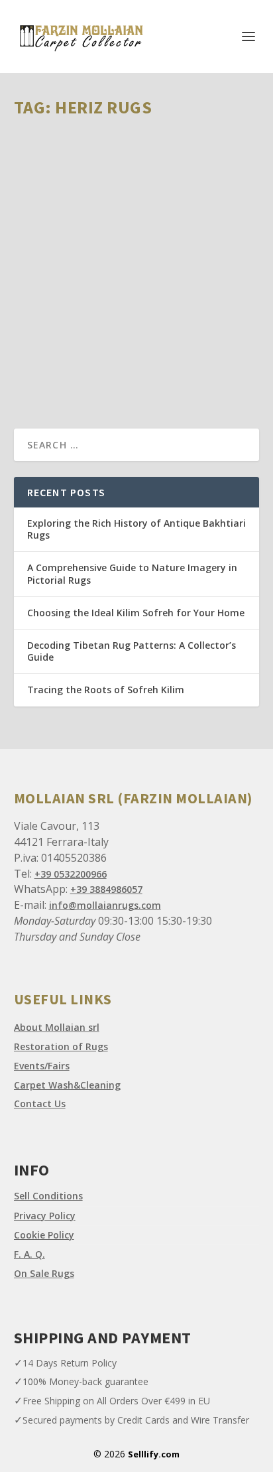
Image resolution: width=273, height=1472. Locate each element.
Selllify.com (154, 1454)
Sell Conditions (48, 1195)
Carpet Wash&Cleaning (67, 1085)
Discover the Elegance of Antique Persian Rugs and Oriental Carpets (127, 300)
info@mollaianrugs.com (105, 905)
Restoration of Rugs (61, 1046)
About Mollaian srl (56, 1027)
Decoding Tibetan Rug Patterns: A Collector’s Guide (131, 651)
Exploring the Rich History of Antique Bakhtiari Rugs (136, 529)
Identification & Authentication (168, 328)
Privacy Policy (45, 1215)
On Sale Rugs (44, 1273)
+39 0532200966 (70, 874)
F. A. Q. (29, 1254)
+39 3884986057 (106, 889)
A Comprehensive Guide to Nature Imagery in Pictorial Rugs (132, 573)
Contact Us (40, 1103)
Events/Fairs (42, 1065)
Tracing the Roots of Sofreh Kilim (105, 689)
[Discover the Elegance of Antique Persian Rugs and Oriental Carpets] (137, 200)
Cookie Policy (44, 1235)
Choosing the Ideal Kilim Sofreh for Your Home (136, 612)
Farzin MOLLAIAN (70, 328)
